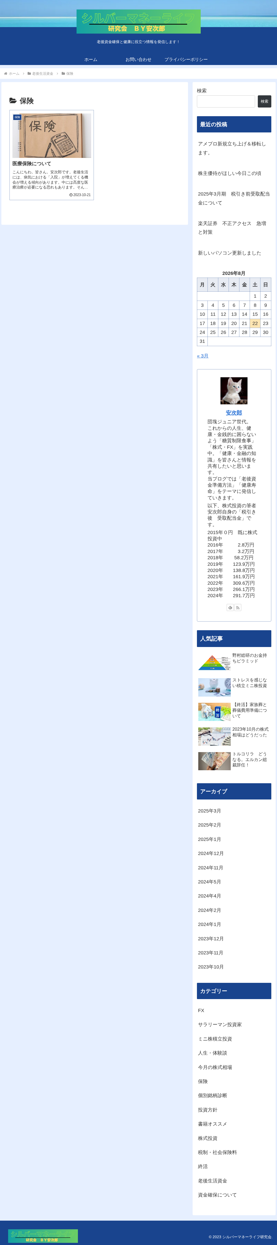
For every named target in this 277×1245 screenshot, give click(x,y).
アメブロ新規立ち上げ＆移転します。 (232, 148)
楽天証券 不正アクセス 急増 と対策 (232, 228)
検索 (202, 90)
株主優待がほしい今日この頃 (229, 173)
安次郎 (234, 413)
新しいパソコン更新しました (229, 253)
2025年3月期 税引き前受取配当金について (234, 198)
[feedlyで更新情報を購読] (230, 607)
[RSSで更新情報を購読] (237, 607)
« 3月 (203, 356)
